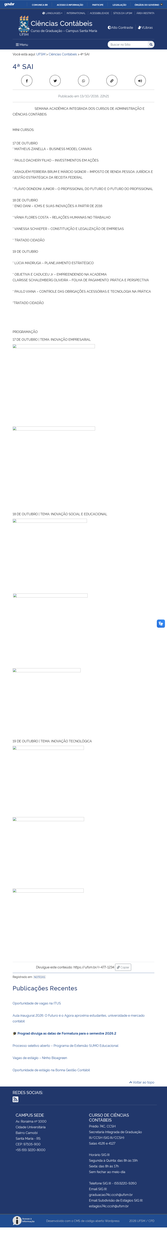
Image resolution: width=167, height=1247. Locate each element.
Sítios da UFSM (122, 13)
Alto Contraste (122, 27)
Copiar (125, 967)
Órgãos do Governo (147, 4)
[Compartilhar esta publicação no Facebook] (26, 80)
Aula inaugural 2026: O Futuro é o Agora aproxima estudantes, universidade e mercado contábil (79, 1018)
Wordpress (112, 1221)
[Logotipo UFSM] (22, 24)
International (76, 13)
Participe (97, 4)
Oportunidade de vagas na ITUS (37, 1003)
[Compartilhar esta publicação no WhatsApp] (83, 80)
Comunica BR (40, 4)
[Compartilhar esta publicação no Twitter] (55, 80)
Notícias (39, 977)
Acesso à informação (70, 4)
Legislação (119, 4)
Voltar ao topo (143, 1082)
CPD (151, 1221)
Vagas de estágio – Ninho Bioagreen (40, 1057)
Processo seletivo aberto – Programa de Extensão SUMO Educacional (65, 1045)
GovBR (9, 4)
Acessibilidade (99, 13)
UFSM (141, 1221)
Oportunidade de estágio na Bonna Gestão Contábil (51, 1070)
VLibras (147, 27)
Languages (53, 13)
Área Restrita (145, 13)
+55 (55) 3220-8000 (30, 1149)
